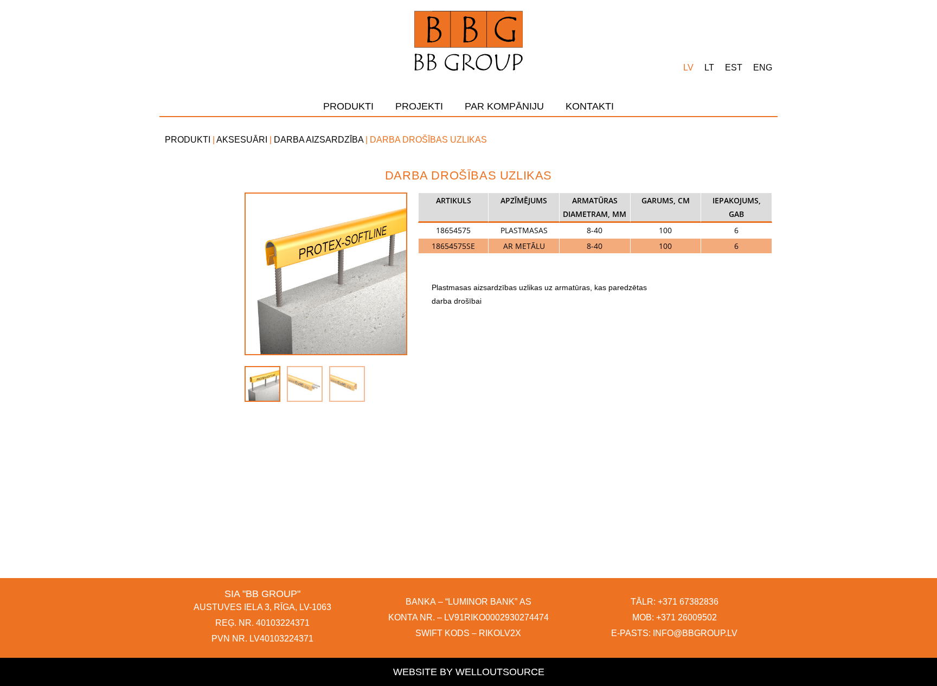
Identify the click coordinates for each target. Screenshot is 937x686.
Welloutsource (499, 671)
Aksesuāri (241, 139)
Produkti (348, 106)
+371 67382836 (688, 601)
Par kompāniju (504, 106)
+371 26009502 (686, 617)
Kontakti (590, 106)
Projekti (419, 106)
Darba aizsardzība (318, 139)
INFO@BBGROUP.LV (695, 633)
